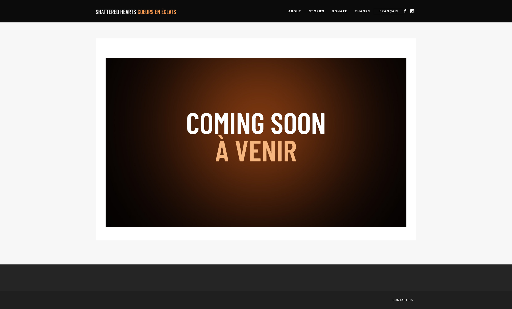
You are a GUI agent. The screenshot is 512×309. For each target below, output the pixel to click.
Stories (316, 11)
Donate (339, 11)
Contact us (403, 300)
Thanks (362, 11)
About (294, 11)
